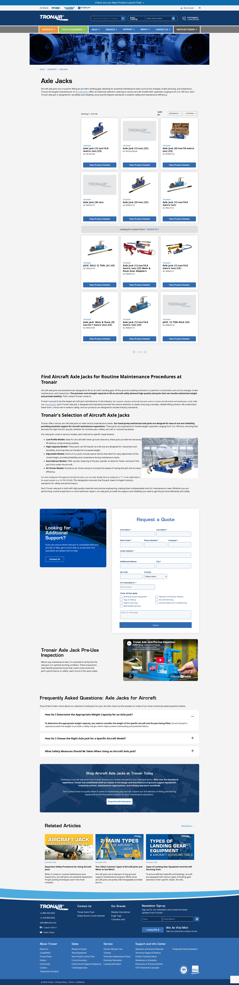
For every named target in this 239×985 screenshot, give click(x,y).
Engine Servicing (130, 603)
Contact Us (152, 229)
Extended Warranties (113, 960)
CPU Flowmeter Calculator (147, 968)
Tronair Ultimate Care (113, 949)
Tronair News (46, 956)
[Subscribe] (197, 919)
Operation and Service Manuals (149, 949)
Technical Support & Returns (148, 953)
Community (45, 964)
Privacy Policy (61, 982)
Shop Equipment (79, 953)
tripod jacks (50, 404)
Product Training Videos (146, 956)
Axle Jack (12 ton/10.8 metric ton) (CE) (95, 149)
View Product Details (100, 165)
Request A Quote (79, 949)
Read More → (187, 826)
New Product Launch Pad (83, 956)
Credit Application (79, 968)
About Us (44, 949)
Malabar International (120, 912)
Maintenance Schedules (146, 960)
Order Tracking (133, 18)
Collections (52, 69)
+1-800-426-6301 (193, 19)
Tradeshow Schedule (49, 971)
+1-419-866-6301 (47, 918)
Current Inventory (79, 960)
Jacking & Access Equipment (135, 596)
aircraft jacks (81, 91)
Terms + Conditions (77, 982)
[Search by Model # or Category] (123, 18)
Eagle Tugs (116, 916)
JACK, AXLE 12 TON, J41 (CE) (99, 265)
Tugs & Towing (129, 600)
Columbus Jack (118, 919)
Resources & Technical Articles (149, 964)
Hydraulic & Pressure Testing (171, 596)
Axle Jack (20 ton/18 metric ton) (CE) (178, 149)
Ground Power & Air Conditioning (173, 603)
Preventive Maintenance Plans (117, 956)
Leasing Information (112, 964)
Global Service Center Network (91, 916)
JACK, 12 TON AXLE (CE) (176, 322)
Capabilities (45, 953)
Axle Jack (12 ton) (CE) (135, 148)
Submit (156, 625)
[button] (48, 29)
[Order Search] (173, 18)
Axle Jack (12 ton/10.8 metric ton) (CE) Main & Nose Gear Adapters (136, 268)
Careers (43, 968)
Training (107, 953)
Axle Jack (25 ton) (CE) (135, 202)
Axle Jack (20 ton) (93, 202)
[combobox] (108, 18)
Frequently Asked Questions (185, 949)
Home (42, 69)
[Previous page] (134, 352)
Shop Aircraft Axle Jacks (119, 801)
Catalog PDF (152, 930)
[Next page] (145, 352)
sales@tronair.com (48, 923)
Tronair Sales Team (85, 912)
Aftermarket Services (132, 606)
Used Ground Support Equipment (86, 964)
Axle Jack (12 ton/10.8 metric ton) (175, 203)
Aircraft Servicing (166, 600)
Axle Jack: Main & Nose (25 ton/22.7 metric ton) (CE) (99, 323)
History (43, 960)
